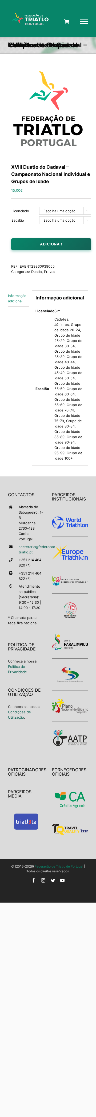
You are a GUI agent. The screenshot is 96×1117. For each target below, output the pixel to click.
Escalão (17, 220)
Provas (49, 271)
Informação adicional (17, 298)
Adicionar (51, 244)
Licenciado (20, 211)
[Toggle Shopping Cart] (66, 21)
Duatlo (36, 271)
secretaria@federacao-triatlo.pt (31, 549)
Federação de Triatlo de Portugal (59, 866)
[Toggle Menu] (84, 21)
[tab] (18, 298)
